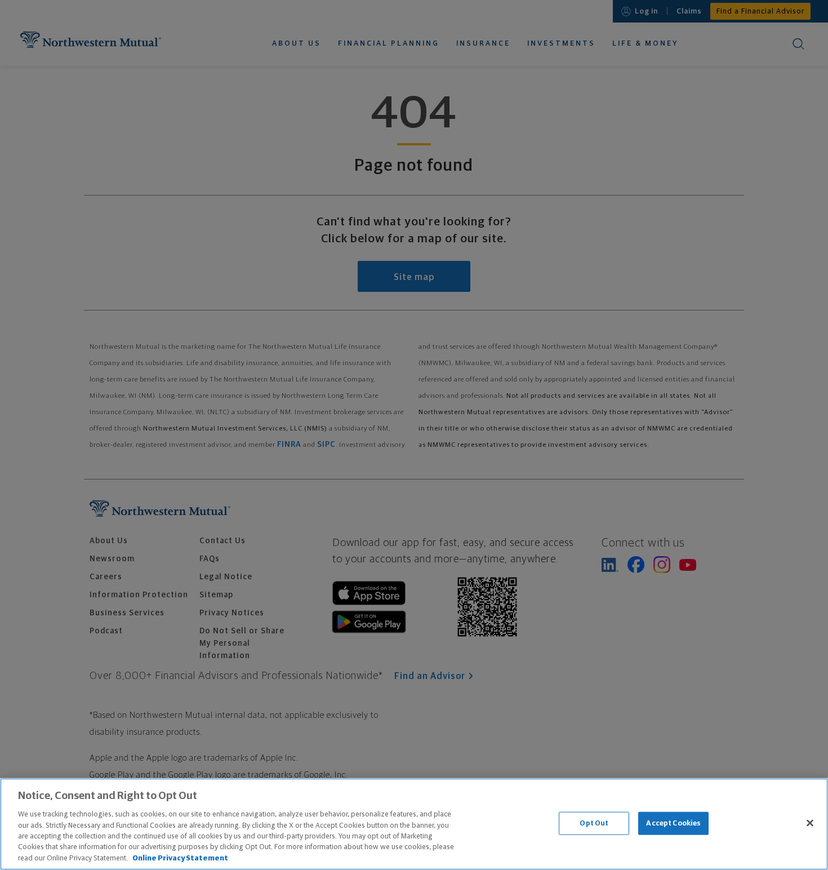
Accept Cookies (673, 823)
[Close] (810, 822)
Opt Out (594, 823)
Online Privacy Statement (180, 858)
